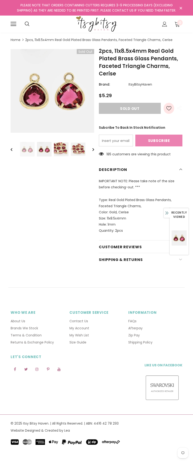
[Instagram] (37, 369)
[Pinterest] (48, 369)
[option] (52, 91)
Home (15, 39)
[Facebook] (15, 369)
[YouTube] (59, 369)
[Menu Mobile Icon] (13, 24)
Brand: (104, 84)
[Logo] (96, 24)
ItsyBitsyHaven (140, 84)
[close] (180, 8)
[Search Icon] (27, 24)
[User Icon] (164, 24)
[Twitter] (26, 369)
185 (108, 154)
